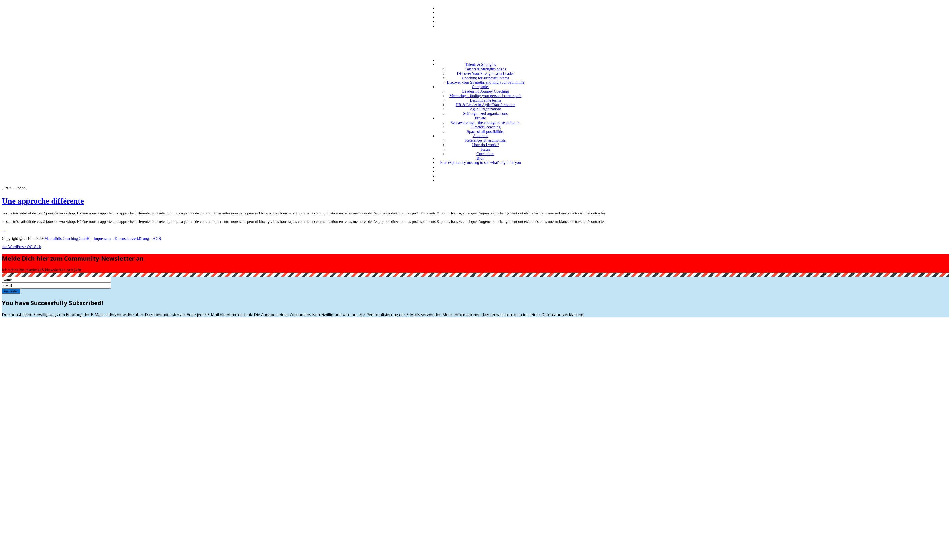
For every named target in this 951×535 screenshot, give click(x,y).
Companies (480, 87)
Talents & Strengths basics (485, 69)
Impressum (102, 238)
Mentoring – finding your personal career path (485, 96)
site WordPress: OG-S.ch (21, 247)
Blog (480, 158)
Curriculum (485, 154)
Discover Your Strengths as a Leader (485, 73)
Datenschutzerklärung (132, 238)
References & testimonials (485, 140)
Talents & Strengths (480, 64)
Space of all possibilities (485, 131)
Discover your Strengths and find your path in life (485, 82)
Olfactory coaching (486, 127)
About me (480, 136)
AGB (157, 238)
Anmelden (11, 291)
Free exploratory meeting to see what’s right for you (480, 162)
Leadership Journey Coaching (485, 91)
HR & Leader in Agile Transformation (485, 105)
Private (480, 118)
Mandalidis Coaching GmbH (67, 238)
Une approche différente (43, 200)
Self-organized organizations (485, 113)
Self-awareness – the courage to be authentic (485, 122)
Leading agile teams (485, 100)
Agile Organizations (485, 109)
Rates (485, 149)
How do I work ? (485, 145)
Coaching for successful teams (485, 78)
